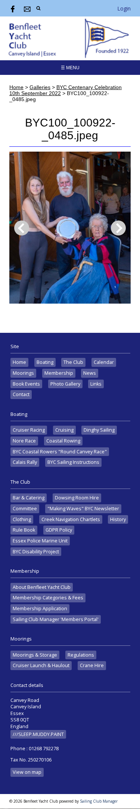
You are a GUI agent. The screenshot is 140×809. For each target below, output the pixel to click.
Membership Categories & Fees (48, 597)
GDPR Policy (59, 530)
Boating (45, 362)
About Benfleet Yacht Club (42, 587)
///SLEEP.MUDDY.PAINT (38, 734)
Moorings (23, 373)
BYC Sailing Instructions (73, 462)
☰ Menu (70, 67)
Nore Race (24, 441)
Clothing (22, 519)
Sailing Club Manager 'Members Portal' (56, 619)
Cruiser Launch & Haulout (41, 665)
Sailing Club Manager (99, 801)
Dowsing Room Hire (77, 498)
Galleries (39, 87)
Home (16, 87)
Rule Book (24, 530)
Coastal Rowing (63, 441)
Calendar (104, 362)
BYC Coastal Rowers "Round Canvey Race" (60, 451)
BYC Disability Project (36, 551)
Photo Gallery (65, 384)
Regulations (81, 655)
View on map (27, 772)
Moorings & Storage (35, 655)
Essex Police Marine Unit (40, 541)
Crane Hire (92, 665)
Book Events (26, 384)
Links (96, 384)
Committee (25, 508)
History (118, 519)
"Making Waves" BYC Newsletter (83, 508)
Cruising (64, 430)
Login (124, 8)
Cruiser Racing (29, 430)
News (89, 373)
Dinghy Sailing (99, 430)
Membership (58, 373)
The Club (73, 362)
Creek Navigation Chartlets (70, 519)
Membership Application (40, 608)
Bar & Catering (28, 498)
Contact (21, 394)
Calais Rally (25, 462)
